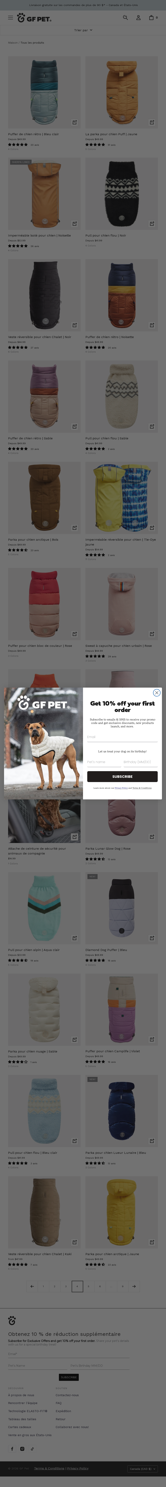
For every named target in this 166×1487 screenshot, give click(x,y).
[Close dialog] (156, 692)
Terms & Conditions (142, 788)
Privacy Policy (121, 788)
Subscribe (122, 776)
